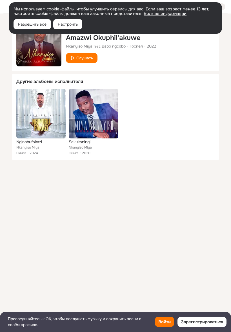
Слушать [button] (84, 57)
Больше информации (165, 13)
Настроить (68, 24)
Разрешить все (32, 24)
